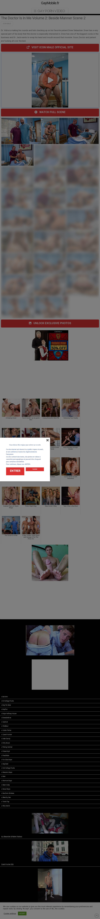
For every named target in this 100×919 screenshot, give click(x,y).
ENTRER (15, 470)
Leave (35, 469)
